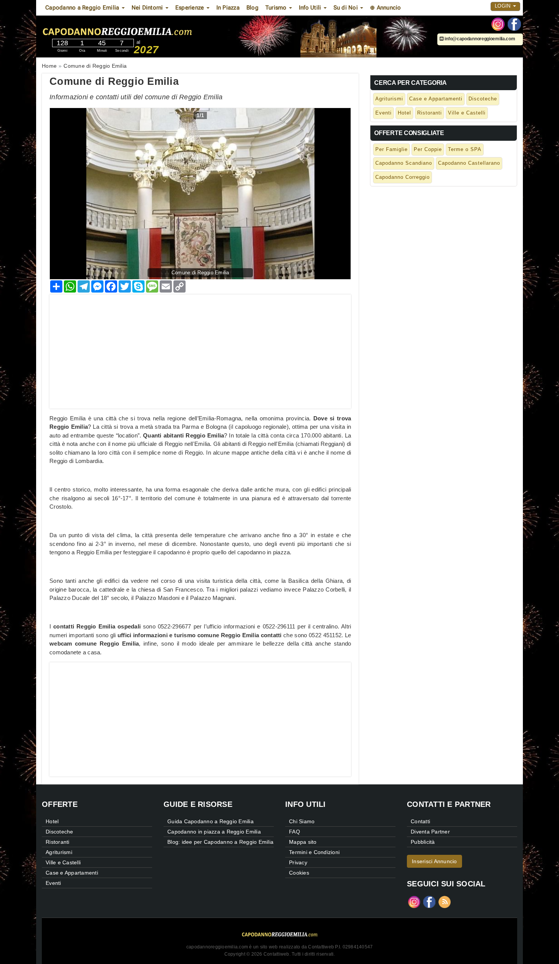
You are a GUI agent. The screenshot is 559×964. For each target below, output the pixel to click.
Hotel (404, 113)
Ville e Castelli (467, 113)
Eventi (383, 113)
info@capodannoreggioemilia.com (479, 38)
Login (503, 6)
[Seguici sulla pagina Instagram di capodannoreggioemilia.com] (498, 24)
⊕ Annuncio (385, 7)
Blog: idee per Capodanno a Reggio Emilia (220, 842)
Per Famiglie (391, 149)
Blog (252, 7)
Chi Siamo (301, 821)
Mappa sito (303, 842)
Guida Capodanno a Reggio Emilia (210, 821)
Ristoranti (429, 113)
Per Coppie (428, 149)
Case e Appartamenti (435, 99)
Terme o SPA (464, 149)
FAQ (294, 832)
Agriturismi (389, 99)
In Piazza (228, 7)
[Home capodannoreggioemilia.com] (142, 30)
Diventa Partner (430, 832)
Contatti (420, 821)
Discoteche (482, 99)
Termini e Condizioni (314, 852)
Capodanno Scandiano (403, 163)
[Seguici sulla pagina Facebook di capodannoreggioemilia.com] (514, 24)
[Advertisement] (200, 347)
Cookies (299, 873)
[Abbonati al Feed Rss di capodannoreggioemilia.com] (444, 901)
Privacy (298, 862)
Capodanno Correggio (402, 177)
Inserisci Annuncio (434, 861)
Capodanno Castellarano (469, 163)
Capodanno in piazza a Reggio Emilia (214, 832)
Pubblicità (423, 842)
